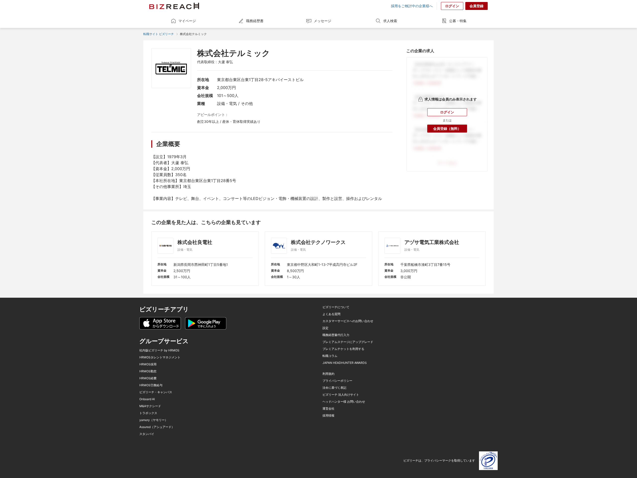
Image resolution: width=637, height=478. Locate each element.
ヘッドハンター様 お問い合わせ (343, 401)
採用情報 (328, 415)
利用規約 (328, 373)
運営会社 (328, 408)
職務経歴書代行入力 (335, 335)
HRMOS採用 (148, 364)
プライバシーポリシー (337, 380)
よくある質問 (331, 314)
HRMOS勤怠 (148, 371)
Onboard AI (147, 399)
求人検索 (390, 21)
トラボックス (148, 413)
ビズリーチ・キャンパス (155, 392)
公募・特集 (458, 21)
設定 (325, 328)
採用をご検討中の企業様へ (412, 6)
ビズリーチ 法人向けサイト (340, 394)
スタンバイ (146, 433)
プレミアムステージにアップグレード (347, 341)
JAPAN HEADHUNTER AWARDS (344, 362)
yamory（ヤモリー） (153, 420)
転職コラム (329, 355)
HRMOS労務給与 (150, 385)
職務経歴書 (255, 21)
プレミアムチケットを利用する (343, 348)
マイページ (187, 21)
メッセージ (322, 21)
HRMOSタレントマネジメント (159, 357)
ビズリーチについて (335, 307)
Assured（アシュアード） (156, 427)
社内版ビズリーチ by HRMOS (159, 350)
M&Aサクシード (150, 406)
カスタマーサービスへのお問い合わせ (347, 321)
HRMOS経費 (148, 378)
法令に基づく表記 (334, 387)
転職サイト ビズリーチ (158, 34)
